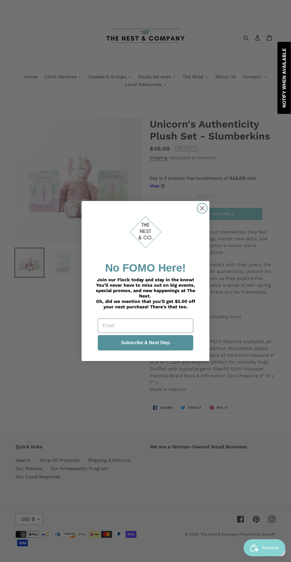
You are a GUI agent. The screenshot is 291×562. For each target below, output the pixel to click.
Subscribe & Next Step (145, 342)
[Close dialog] (202, 208)
